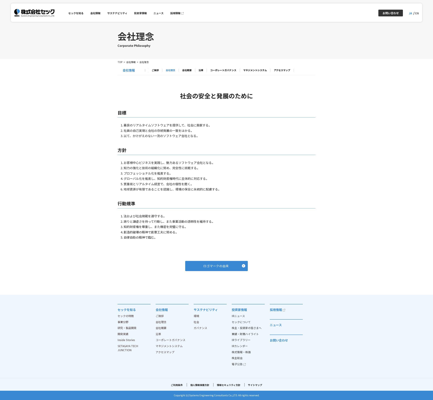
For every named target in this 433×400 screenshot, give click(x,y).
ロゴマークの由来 (216, 266)
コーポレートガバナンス (223, 70)
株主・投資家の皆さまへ (246, 328)
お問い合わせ (279, 340)
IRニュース (238, 316)
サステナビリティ (206, 309)
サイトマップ (255, 385)
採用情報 (276, 309)
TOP (120, 62)
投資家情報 (239, 309)
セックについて (241, 322)
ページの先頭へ (326, 304)
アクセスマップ (282, 70)
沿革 (201, 70)
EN (417, 13)
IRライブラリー (241, 340)
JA (410, 13)
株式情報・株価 (241, 352)
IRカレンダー (240, 346)
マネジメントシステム (255, 70)
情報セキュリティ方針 (228, 385)
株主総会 (237, 358)
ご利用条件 (177, 385)
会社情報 (131, 62)
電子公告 (237, 364)
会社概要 (187, 70)
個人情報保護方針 (199, 385)
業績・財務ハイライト (245, 334)
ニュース (276, 325)
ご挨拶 (155, 70)
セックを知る (127, 309)
